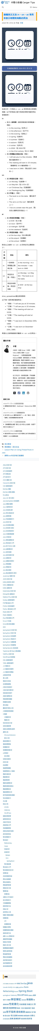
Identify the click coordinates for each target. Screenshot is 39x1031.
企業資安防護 (7, 675)
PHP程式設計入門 (8, 603)
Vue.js (6, 846)
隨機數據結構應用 (8, 948)
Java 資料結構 (7, 552)
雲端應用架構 (7, 954)
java (30, 983)
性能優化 (14, 1004)
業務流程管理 (7, 816)
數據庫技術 (6, 777)
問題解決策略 (7, 702)
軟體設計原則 (7, 927)
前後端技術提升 (7, 693)
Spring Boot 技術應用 (9, 636)
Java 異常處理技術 (8, 540)
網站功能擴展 (7, 879)
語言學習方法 (7, 906)
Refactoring (8, 843)
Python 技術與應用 (8, 606)
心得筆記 (5, 753)
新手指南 (11, 1012)
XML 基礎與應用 (8, 660)
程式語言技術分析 (8, 870)
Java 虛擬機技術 (8, 549)
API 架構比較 (7, 474)
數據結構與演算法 (8, 786)
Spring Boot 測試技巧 (9, 639)
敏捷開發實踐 (7, 768)
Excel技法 (6, 495)
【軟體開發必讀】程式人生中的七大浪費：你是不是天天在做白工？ (19, 426)
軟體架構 (5, 918)
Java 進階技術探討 (8, 561)
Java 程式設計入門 (8, 543)
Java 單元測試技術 (8, 513)
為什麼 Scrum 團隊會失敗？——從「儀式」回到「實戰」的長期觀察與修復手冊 (19, 416)
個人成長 (5, 678)
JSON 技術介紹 (7, 579)
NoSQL (10, 987)
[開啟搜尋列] (3, 7)
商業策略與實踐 (7, 699)
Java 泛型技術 (7, 537)
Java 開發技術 (7, 567)
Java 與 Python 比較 (9, 546)
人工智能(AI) (19, 431)
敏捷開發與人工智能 (9, 771)
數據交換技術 (7, 774)
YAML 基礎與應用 (8, 663)
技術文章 (5, 762)
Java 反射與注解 (8, 510)
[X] (14, 393)
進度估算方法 (7, 933)
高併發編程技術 (7, 963)
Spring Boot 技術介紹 (9, 633)
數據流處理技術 (7, 783)
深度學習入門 (7, 825)
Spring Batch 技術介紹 (10, 630)
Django (8, 855)
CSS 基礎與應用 (7, 486)
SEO (4, 627)
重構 (11, 1018)
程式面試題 (7, 864)
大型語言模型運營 (8, 711)
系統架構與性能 (7, 876)
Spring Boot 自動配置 (9, 642)
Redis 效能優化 (7, 615)
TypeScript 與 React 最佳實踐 (12, 651)
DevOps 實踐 (7, 489)
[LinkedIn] (23, 393)
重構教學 (17, 1018)
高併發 (29, 1018)
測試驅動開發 (7, 828)
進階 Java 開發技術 (8, 936)
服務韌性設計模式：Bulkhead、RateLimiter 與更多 (19, 407)
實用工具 (5, 732)
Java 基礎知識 (7, 516)
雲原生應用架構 (7, 951)
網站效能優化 (7, 882)
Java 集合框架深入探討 (9, 573)
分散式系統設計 (7, 687)
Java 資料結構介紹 (8, 555)
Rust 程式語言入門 (8, 618)
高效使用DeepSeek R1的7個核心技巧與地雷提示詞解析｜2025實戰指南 (19, 435)
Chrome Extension (10, 735)
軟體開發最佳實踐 (21, 421)
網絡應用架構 (7, 885)
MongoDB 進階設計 (9, 594)
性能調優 (22, 1004)
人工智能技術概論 (8, 672)
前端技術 (7, 849)
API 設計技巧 (7, 477)
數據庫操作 (28, 1008)
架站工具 (5, 804)
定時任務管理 (7, 726)
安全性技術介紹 (7, 723)
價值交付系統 (7, 681)
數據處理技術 (7, 789)
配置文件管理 (7, 942)
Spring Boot (10, 861)
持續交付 (30, 1004)
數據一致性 (20, 1008)
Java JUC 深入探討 (8, 498)
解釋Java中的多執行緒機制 (14, 455)
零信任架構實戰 (7, 957)
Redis (26, 987)
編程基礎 (27, 1015)
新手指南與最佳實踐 (9, 795)
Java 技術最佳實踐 (8, 525)
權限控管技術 (7, 819)
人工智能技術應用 (8, 669)
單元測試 (5, 705)
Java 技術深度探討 (8, 531)
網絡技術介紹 (7, 888)
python (21, 987)
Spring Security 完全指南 (10, 648)
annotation (11, 983)
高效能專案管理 (7, 966)
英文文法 (16, 447)
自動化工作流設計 (8, 897)
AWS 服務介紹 (7, 480)
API (5, 921)
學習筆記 (8, 447)
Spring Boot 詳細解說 (9, 645)
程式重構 (14, 1015)
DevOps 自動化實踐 (9, 492)
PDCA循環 (15, 987)
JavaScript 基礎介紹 (9, 576)
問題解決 (30, 995)
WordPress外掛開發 (9, 657)
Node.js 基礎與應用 (8, 600)
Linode (6, 807)
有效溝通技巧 (7, 798)
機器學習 (28, 1012)
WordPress (7, 813)
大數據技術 (7, 717)
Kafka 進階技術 (7, 588)
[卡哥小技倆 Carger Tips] (5, 2)
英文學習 (8, 444)
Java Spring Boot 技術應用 (11, 501)
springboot (6, 995)
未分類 (5, 801)
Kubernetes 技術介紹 (9, 591)
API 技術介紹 (7, 468)
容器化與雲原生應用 (9, 729)
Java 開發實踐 (7, 564)
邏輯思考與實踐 (7, 939)
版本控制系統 (7, 834)
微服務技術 (6, 747)
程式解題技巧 (7, 837)
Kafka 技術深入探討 (9, 582)
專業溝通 (24, 999)
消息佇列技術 (7, 822)
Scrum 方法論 (21, 412)
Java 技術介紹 (7, 522)
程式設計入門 (7, 867)
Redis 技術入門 (7, 612)
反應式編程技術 (7, 696)
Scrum (16, 991)
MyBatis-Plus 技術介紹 (10, 597)
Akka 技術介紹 (7, 465)
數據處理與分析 (7, 792)
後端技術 (7, 852)
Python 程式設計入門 (9, 609)
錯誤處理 (24, 1018)
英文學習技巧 (7, 900)
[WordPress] (28, 393)
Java (7, 858)
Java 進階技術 (7, 558)
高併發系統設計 (19, 403)
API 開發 (17, 983)
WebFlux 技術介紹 (8, 654)
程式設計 (5, 840)
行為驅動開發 (7, 903)
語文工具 (7, 738)
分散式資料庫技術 (8, 690)
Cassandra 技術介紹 (9, 483)
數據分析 (7, 720)
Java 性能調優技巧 (8, 519)
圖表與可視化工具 (8, 708)
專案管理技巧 (7, 741)
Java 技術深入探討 (8, 528)
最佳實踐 (20, 1012)
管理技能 (5, 873)
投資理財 (5, 765)
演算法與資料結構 (8, 831)
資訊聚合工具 (7, 912)
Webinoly (7, 810)
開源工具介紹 (7, 945)
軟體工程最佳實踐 (8, 915)
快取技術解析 (7, 759)
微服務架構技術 (7, 750)
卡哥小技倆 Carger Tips (23, 2)
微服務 (29, 999)
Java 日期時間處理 (8, 534)
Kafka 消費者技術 (8, 585)
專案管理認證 (7, 744)
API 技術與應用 (7, 471)
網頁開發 (21, 1015)
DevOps (23, 983)
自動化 (32, 1015)
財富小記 (5, 909)
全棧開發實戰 (7, 684)
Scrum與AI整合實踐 (9, 624)
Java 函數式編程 (8, 504)
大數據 (5, 714)
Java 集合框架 (7, 570)
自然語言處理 (6, 1018)
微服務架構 (7, 924)
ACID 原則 (5, 983)
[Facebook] (19, 393)
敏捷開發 (13, 1008)
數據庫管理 (6, 780)
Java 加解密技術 (8, 507)
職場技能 (5, 891)
